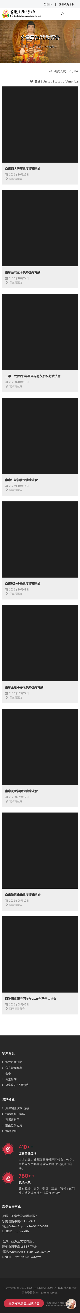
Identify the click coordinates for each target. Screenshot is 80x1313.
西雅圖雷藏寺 (17, 1008)
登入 (49, 4)
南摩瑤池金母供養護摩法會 (23, 583)
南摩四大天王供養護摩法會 (23, 168)
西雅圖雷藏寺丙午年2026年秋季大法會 (30, 998)
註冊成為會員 (66, 4)
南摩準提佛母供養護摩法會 (23, 894)
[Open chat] (71, 1304)
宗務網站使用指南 (56, 1302)
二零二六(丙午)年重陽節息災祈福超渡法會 (32, 376)
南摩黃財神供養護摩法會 (21, 791)
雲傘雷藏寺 (15, 178)
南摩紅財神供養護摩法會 (21, 480)
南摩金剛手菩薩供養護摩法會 (24, 687)
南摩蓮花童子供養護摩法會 (23, 272)
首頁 (25, 46)
